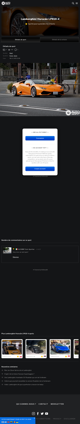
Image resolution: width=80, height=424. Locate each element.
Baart (11, 53)
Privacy (57, 419)
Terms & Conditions (40, 419)
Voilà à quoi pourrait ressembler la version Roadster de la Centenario (27, 381)
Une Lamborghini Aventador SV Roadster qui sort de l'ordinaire (25, 377)
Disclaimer (69, 419)
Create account (40, 169)
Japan (15, 56)
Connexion (40, 138)
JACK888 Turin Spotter (26, 249)
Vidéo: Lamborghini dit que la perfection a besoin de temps (23, 385)
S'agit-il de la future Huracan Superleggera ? (19, 374)
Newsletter (57, 404)
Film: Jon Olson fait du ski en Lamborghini (18, 370)
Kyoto (11, 56)
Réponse (16, 257)
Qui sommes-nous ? (26, 404)
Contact (43, 404)
